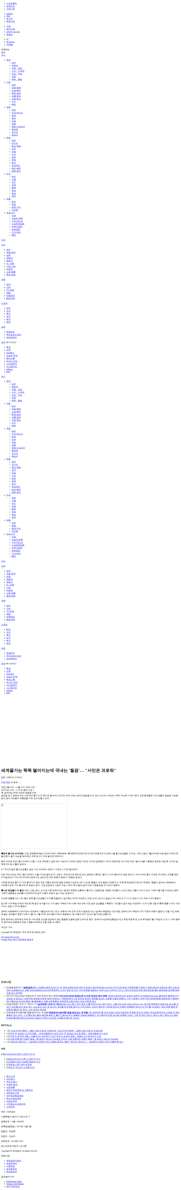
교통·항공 (16, 96)
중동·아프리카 (18, 127)
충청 (14, 188)
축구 (8, 314)
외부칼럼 (16, 229)
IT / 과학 (10, 264)
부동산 (9, 261)
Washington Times (14, 1181)
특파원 (15, 129)
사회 (8, 82)
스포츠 (4, 303)
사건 (14, 102)
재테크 (9, 258)
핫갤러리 (10, 332)
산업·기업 (11, 266)
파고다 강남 (11, 361)
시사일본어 (11, 364)
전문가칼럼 (17, 227)
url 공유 (14, 782)
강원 (14, 185)
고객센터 (10, 1107)
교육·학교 (16, 99)
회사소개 (10, 1076)
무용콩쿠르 (11, 1172)
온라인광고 (11, 1082)
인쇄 (3, 782)
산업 (8, 588)
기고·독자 (16, 232)
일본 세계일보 (13, 1186)
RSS (8, 16)
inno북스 (10, 353)
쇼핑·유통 (11, 272)
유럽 (14, 124)
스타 (8, 287)
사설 (14, 215)
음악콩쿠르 (11, 1169)
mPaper (9, 14)
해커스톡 (10, 358)
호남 (14, 193)
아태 (14, 121)
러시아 (15, 132)
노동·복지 (16, 90)
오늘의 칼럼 (17, 218)
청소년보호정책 (13, 1098)
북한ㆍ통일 (17, 79)
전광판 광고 (11, 1084)
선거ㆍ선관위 (18, 71)
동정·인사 (16, 207)
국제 (8, 107)
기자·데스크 (17, 221)
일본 (14, 118)
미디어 (15, 143)
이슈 (3, 240)
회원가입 (10, 21)
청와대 (15, 65)
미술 (14, 152)
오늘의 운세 (11, 355)
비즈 (3, 245)
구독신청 (10, 9)
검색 (3, 52)
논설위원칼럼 (18, 224)
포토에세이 (11, 337)
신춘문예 (10, 1166)
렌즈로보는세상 (13, 335)
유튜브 (9, 34)
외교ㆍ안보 (17, 74)
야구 (8, 311)
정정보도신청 (12, 1093)
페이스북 (10, 29)
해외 (14, 104)
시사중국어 (11, 367)
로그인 (9, 18)
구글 (8, 26)
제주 (14, 196)
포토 (3, 327)
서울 (14, 179)
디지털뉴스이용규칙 (15, 1104)
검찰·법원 (16, 88)
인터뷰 (15, 210)
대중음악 (10, 296)
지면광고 (10, 1079)
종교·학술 (16, 146)
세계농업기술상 (13, 1161)
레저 (14, 157)
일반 (14, 63)
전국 (8, 174)
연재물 (9, 45)
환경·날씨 (16, 93)
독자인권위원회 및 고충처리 (19, 1090)
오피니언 (10, 213)
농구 (8, 316)
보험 (8, 255)
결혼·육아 (16, 171)
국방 (14, 77)
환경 (8, 347)
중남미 (15, 135)
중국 (14, 115)
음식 (14, 163)
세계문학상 (11, 1163)
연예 (3, 280)
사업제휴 (10, 1087)
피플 (8, 199)
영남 (14, 190)
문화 (8, 138)
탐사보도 (10, 42)
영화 (8, 293)
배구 (8, 319)
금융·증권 (11, 252)
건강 (14, 154)
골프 (8, 322)
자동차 (9, 269)
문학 (14, 160)
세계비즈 (10, 6)
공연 (14, 149)
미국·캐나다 (17, 113)
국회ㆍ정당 (17, 68)
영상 (3, 342)
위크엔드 (16, 165)
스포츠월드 (11, 3)
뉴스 (3, 55)
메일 (8, 782)
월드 (14, 235)
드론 (8, 350)
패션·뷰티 (16, 168)
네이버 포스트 (13, 32)
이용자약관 (11, 1101)
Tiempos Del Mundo (15, 1184)
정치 (8, 60)
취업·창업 (11, 275)
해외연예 (10, 298)
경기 (14, 182)
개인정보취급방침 (14, 1096)
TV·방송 (10, 290)
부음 (14, 204)
